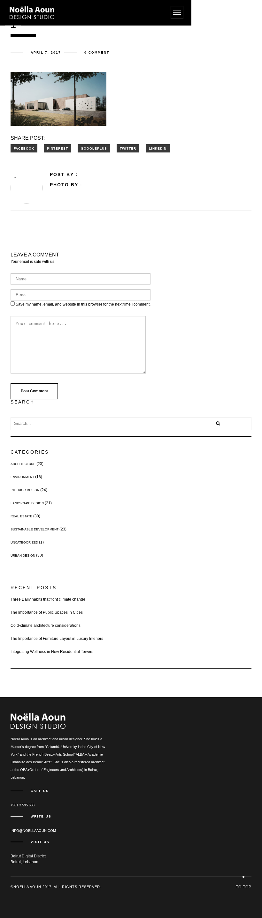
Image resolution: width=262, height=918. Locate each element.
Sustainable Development (34, 529)
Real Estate (21, 516)
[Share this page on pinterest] (57, 148)
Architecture (23, 464)
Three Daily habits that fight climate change (48, 599)
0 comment (96, 52)
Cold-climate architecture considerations (46, 625)
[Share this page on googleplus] (94, 148)
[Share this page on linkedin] (158, 148)
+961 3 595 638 (23, 805)
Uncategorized (24, 542)
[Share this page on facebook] (24, 148)
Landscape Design (27, 503)
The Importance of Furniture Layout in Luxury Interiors (57, 638)
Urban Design (23, 555)
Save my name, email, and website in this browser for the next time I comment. (83, 304)
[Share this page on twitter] (128, 148)
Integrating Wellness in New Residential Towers (52, 651)
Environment (22, 477)
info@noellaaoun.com (33, 831)
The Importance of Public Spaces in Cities (47, 612)
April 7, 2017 (46, 52)
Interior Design (25, 490)
